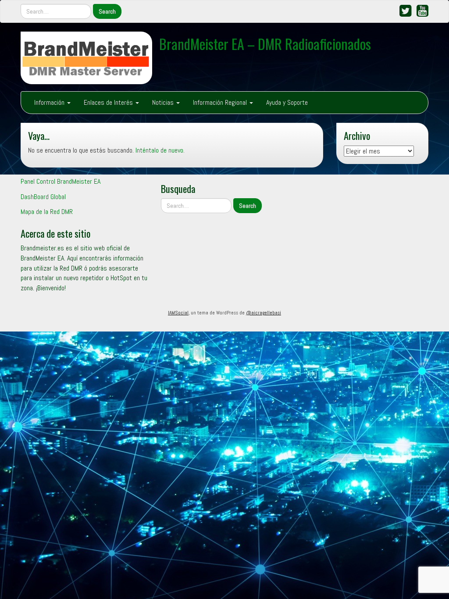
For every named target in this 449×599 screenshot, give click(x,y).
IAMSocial (178, 313)
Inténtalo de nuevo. (160, 150)
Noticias (163, 102)
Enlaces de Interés (109, 102)
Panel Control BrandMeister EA (60, 181)
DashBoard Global (43, 196)
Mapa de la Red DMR (47, 211)
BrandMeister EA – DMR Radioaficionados (265, 43)
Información (50, 102)
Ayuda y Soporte (287, 102)
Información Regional (221, 102)
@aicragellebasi (263, 313)
